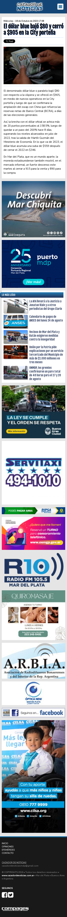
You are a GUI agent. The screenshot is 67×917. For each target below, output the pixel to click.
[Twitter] (10, 896)
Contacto (8, 853)
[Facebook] (5, 896)
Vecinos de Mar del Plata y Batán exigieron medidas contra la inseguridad (44, 335)
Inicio (5, 843)
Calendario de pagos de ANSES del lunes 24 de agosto (46, 318)
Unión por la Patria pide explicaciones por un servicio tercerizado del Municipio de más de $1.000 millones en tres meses (46, 354)
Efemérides (8, 849)
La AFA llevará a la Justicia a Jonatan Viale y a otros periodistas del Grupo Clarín (45, 305)
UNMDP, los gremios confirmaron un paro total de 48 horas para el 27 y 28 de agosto (45, 373)
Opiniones (7, 846)
